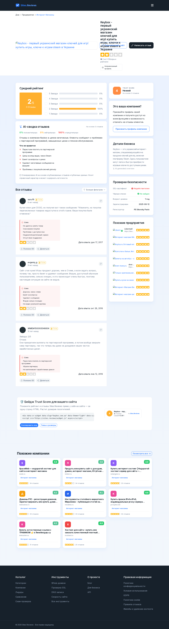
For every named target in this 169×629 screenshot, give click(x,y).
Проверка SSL (58, 587)
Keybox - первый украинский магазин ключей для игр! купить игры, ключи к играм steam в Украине (110, 36)
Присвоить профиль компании (131, 129)
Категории (20, 583)
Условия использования (135, 590)
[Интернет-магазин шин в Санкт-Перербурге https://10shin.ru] (131, 294)
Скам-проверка (23, 601)
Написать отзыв (142, 45)
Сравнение (20, 597)
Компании (20, 587)
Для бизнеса (93, 587)
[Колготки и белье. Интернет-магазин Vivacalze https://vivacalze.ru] (131, 251)
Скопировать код (29, 425)
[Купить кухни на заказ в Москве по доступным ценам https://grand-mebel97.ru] (131, 280)
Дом (17, 15)
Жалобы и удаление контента (138, 609)
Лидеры (19, 592)
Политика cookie (131, 600)
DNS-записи (57, 592)
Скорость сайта (59, 597)
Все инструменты (60, 601)
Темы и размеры (48, 425)
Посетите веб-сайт (115, 45)
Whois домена (58, 583)
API (89, 592)
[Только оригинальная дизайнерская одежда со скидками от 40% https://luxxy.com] (131, 273)
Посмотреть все (140, 453)
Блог (89, 583)
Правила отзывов (132, 604)
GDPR (126, 595)
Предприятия (28, 15)
